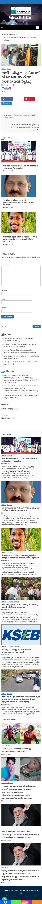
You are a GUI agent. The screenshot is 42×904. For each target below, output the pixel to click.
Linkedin (7, 103)
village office (6, 91)
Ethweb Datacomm (29, 896)
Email (3, 299)
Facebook (7, 99)
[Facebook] (3, 88)
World (7, 745)
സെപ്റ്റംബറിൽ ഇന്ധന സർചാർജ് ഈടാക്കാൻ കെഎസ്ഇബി (16, 650)
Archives (4, 415)
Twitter (19, 99)
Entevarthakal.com (21, 17)
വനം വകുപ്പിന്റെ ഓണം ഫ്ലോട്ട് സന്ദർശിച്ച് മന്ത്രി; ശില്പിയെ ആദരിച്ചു (19, 605)
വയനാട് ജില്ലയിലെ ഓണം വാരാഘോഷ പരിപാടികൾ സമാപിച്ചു (20, 166)
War (2, 828)
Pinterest (30, 99)
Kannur (9, 69)
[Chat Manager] (4, 899)
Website (4, 308)
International (5, 782)
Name (4, 291)
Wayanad (9, 455)
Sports (3, 745)
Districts (3, 69)
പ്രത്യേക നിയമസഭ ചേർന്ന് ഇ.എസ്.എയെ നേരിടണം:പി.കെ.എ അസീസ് (18, 202)
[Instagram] (9, 88)
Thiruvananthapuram (13, 601)
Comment (5, 265)
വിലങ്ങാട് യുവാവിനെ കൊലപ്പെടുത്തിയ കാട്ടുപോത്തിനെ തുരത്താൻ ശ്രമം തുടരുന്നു (20, 239)
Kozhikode (10, 552)
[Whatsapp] (6, 88)
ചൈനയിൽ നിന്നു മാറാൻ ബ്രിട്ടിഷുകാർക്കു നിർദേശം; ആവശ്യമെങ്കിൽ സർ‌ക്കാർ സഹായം (23, 127)
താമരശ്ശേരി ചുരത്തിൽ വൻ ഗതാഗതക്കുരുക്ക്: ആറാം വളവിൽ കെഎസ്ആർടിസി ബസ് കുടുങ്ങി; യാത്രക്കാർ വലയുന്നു (20, 699)
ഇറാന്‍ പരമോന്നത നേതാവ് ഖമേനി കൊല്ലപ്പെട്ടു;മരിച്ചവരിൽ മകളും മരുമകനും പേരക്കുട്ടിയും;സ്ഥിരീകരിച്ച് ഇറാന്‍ (20, 834)
